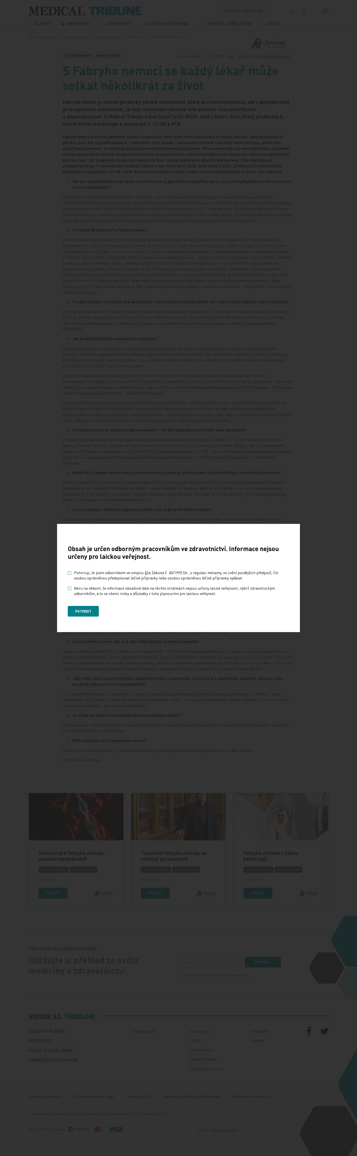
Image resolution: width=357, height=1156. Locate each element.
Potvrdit (83, 611)
